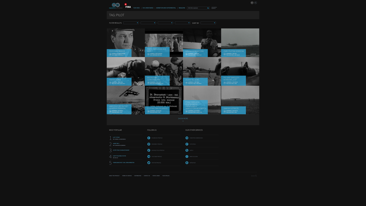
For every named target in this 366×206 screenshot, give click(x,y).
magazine (182, 8)
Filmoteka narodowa (196, 138)
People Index (156, 175)
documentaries (148, 8)
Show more (183, 118)
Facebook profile (157, 138)
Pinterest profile (157, 144)
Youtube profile (157, 156)
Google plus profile (158, 150)
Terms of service (127, 175)
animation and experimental (166, 8)
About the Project (114, 175)
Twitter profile (156, 163)
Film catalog (166, 175)
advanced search (214, 8)
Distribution (137, 175)
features (136, 8)
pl (255, 2)
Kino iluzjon (194, 156)
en (252, 2)
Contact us (147, 175)
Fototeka (193, 144)
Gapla (191, 150)
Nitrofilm (192, 163)
